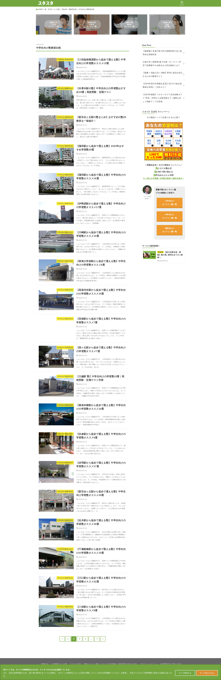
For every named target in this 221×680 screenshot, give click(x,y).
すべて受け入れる (207, 673)
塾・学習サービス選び (52, 9)
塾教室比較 (73, 9)
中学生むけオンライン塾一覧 (169, 216)
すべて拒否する (185, 673)
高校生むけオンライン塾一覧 (169, 230)
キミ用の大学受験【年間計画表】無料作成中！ (163, 178)
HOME (40, 9)
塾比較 (64, 9)
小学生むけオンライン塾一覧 (169, 202)
